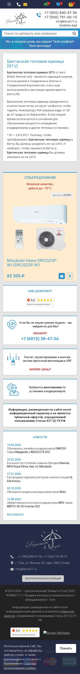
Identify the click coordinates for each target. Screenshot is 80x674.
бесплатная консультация (43, 578)
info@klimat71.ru (66, 21)
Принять (66, 648)
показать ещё (68, 25)
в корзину (62, 276)
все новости (15, 514)
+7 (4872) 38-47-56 (40, 338)
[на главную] (16, 18)
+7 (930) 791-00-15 (60, 17)
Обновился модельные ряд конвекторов (36, 491)
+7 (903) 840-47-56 (60, 12)
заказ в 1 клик (70, 276)
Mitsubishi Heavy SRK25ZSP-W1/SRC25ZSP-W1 (32, 262)
